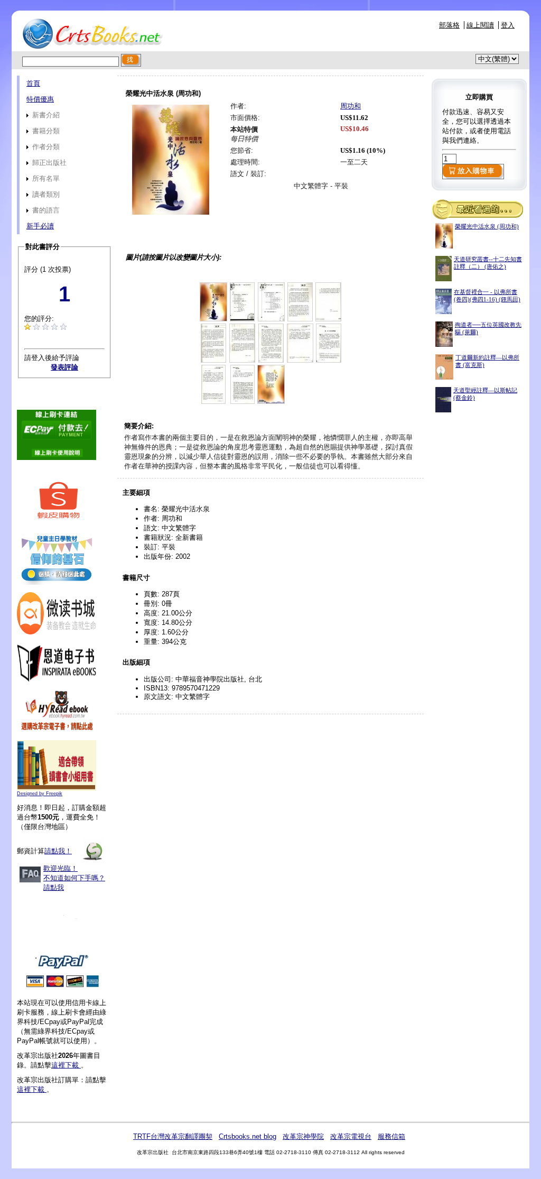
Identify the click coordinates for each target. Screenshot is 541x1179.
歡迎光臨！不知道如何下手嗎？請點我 (74, 877)
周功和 (350, 106)
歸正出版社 (48, 163)
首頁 (33, 83)
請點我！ (58, 851)
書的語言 (45, 210)
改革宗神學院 (303, 1136)
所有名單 (45, 178)
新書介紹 (45, 115)
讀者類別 (45, 194)
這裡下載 (66, 1065)
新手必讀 (40, 226)
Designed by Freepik (39, 793)
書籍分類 (45, 131)
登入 (508, 25)
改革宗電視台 (350, 1136)
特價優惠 (40, 99)
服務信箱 (391, 1136)
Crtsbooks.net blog (247, 1136)
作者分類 (45, 147)
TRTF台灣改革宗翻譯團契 (172, 1136)
